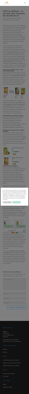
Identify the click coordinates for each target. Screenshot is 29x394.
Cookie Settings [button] (7, 202)
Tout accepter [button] (16, 202)
